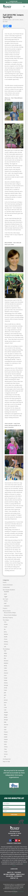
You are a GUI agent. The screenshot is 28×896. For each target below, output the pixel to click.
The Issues (17, 872)
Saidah (5, 737)
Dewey (6, 683)
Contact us (14, 878)
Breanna (6, 660)
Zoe (5, 756)
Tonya (5, 751)
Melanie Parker (7, 19)
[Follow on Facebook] (10, 840)
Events (4, 582)
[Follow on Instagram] (16, 840)
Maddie (6, 712)
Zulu (5, 646)
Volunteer (9, 876)
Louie (5, 707)
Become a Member (9, 874)
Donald (6, 624)
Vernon (6, 754)
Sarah (5, 594)
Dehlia (5, 680)
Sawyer (6, 739)
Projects (5, 608)
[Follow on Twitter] (13, 840)
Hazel (5, 627)
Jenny (5, 631)
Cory (5, 622)
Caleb (5, 668)
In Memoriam (6, 587)
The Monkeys (6, 649)
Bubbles (6, 663)
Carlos (5, 670)
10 (14, 789)
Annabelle (6, 591)
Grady (5, 687)
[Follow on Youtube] (19, 840)
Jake (5, 692)
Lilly (5, 705)
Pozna (5, 639)
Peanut (6, 732)
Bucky (5, 665)
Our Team (5, 21)
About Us (10, 872)
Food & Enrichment (8, 585)
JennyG (6, 700)
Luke (5, 710)
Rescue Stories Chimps (10, 612)
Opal (5, 727)
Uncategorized (6, 759)
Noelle (5, 636)
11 (16, 789)
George (6, 685)
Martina (6, 634)
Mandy (5, 717)
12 (17, 789)
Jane (5, 695)
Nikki (5, 722)
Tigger (5, 596)
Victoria (6, 644)
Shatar (5, 742)
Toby (5, 749)
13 (12, 791)
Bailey (5, 653)
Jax (4, 697)
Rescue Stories (7, 610)
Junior (5, 702)
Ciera (5, 675)
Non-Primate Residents (9, 589)
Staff (5, 603)
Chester (6, 673)
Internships (18, 876)
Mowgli (6, 719)
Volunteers (7, 606)
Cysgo (5, 678)
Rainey (5, 734)
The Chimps (6, 620)
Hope (5, 690)
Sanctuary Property (8, 617)
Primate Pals (20, 874)
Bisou (5, 655)
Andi (5, 651)
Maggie (6, 714)
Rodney (6, 641)
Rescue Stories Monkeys (10, 615)
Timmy (5, 746)
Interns (21, 19)
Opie (5, 729)
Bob (5, 658)
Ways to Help (6, 761)
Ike (5, 629)
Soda (5, 744)
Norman (6, 724)
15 (15, 791)
